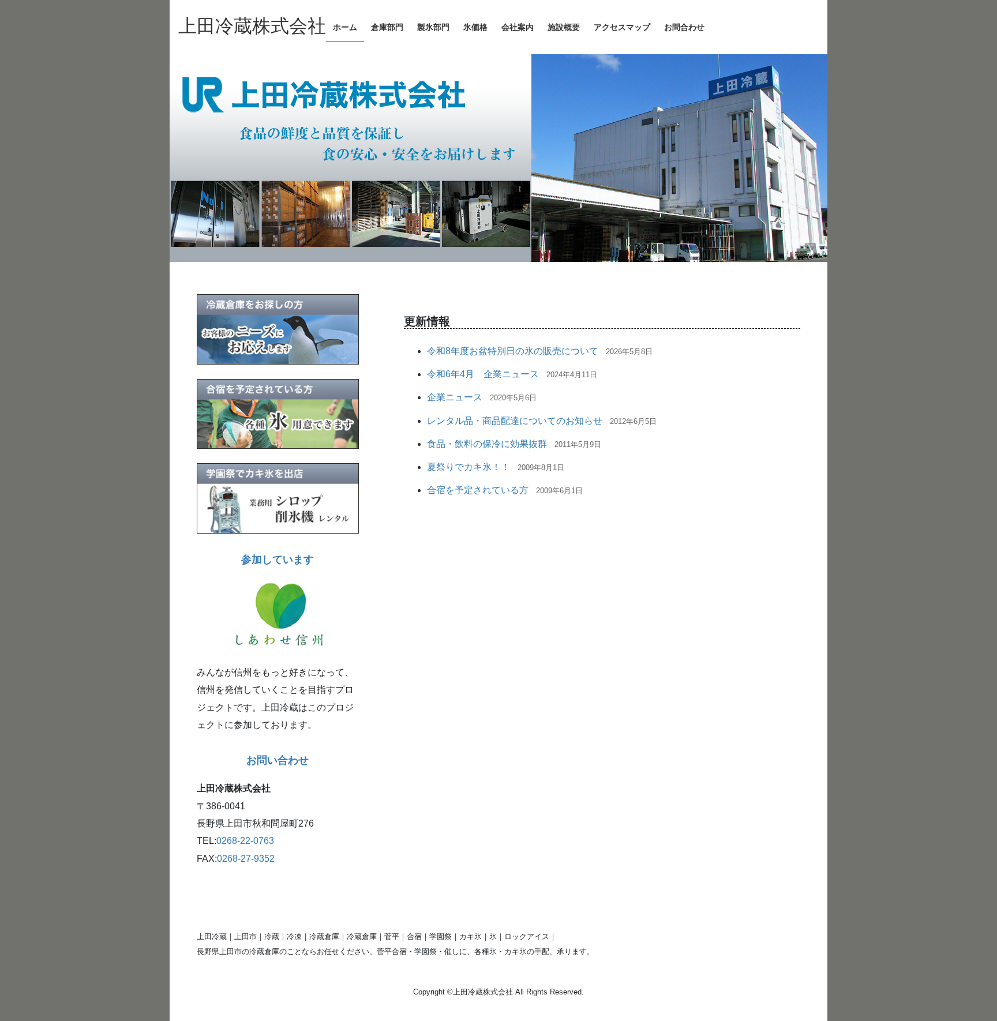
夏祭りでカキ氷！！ (468, 467)
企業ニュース (454, 397)
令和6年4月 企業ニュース (483, 374)
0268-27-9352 (246, 859)
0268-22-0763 (245, 841)
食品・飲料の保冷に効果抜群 (487, 444)
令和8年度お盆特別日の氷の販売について (512, 351)
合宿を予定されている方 (478, 490)
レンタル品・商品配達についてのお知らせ (514, 421)
